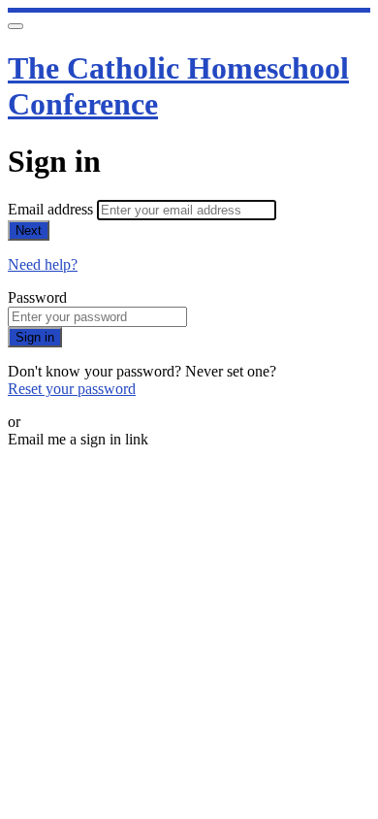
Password (37, 297)
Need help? (43, 264)
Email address (52, 209)
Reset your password (72, 388)
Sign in (35, 337)
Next (29, 230)
